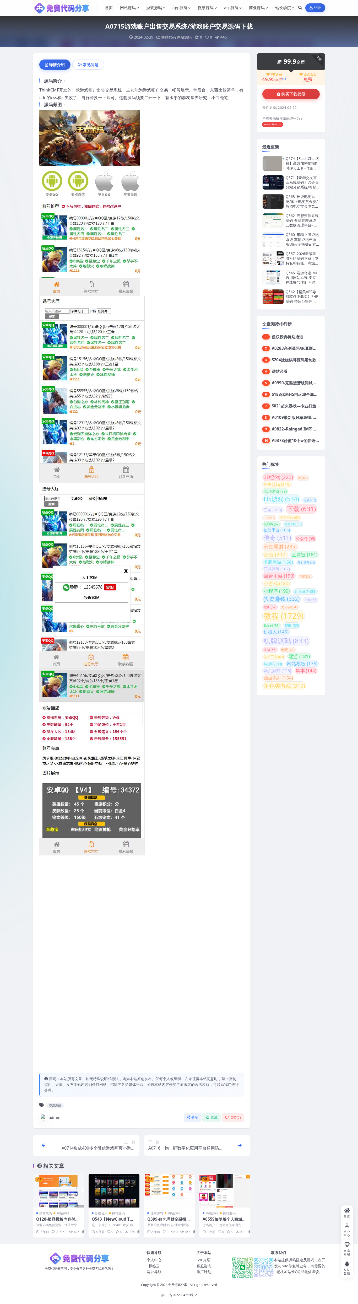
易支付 (272, 625)
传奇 (277, 538)
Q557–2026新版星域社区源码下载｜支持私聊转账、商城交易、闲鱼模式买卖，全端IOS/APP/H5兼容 (302, 265)
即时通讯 (306, 562)
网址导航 (154, 1271)
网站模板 (302, 663)
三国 (273, 509)
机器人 (276, 632)
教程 (283, 616)
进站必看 (280, 371)
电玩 (288, 650)
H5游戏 (281, 499)
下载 (301, 508)
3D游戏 (278, 477)
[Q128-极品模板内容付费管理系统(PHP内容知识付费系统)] (58, 1191)
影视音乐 (101, 1213)
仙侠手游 (277, 529)
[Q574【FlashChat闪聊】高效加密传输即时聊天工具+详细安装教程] (273, 163)
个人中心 (154, 1259)
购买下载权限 (293, 94)
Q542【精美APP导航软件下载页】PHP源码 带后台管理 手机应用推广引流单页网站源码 (302, 301)
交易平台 (290, 517)
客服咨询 (204, 1265)
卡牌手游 (278, 562)
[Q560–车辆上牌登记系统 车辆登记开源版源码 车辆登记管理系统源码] (273, 239)
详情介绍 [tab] (57, 64)
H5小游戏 (275, 491)
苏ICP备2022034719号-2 (179, 1295)
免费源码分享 (177, 1285)
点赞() (235, 1117)
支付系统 (289, 607)
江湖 (270, 650)
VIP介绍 (204, 1259)
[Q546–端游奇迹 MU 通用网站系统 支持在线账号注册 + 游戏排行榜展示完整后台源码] (273, 278)
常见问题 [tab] (91, 64)
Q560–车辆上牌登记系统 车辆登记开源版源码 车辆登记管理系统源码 (302, 241)
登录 (317, 8)
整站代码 (168, 37)
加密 (275, 554)
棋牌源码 (286, 640)
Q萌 (310, 500)
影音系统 (305, 591)
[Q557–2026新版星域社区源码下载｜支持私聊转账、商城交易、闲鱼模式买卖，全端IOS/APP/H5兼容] (273, 258)
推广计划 (204, 1271)
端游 (299, 656)
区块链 (304, 554)
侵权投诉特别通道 (287, 336)
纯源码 (273, 663)
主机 (269, 518)
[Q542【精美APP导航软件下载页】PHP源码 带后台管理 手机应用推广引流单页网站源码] (273, 296)
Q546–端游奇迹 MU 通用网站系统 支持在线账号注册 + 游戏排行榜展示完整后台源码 (302, 282)
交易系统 (55, 1105)
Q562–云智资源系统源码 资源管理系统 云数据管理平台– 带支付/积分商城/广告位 (302, 225)
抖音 (310, 599)
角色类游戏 (284, 685)
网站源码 (184, 37)
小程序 (277, 591)
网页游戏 (277, 670)
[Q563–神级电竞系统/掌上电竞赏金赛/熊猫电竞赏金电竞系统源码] (273, 201)
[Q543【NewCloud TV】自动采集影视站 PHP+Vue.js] (114, 1191)
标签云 (154, 1265)
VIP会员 (276, 74)
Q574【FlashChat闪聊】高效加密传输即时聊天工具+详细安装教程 (302, 165)
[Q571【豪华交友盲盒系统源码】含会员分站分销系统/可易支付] (273, 182)
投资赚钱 (282, 598)
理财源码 (156, 1213)
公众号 (305, 538)
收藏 (214, 1117)
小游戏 (277, 583)
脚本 (306, 670)
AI (303, 478)
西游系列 (278, 678)
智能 (291, 625)
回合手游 (279, 576)
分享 (194, 1117)
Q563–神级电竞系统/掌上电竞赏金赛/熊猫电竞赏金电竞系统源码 (302, 203)
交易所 (272, 524)
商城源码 (212, 1213)
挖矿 (270, 607)
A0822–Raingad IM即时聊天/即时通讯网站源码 (314, 429)
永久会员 (310, 74)
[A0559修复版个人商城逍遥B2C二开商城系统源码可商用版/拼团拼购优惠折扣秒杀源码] (224, 1191)
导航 (305, 576)
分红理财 (280, 546)
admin (54, 1117)
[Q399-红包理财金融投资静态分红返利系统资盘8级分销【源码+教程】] (169, 1191)
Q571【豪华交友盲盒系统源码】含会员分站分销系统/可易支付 (302, 185)
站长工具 (274, 657)
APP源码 (277, 484)
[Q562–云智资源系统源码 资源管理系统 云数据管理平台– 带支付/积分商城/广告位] (273, 220)
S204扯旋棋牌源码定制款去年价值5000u (308, 359)
